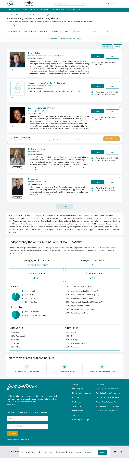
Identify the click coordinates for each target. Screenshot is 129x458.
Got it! (102, 452)
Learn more (87, 452)
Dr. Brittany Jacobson (36, 149)
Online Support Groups (80, 419)
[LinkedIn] (120, 451)
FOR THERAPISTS (112, 4)
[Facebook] (115, 451)
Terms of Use (77, 406)
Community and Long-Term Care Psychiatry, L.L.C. (47, 83)
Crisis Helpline (77, 388)
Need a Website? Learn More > (107, 402)
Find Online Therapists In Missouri (27, 371)
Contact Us (76, 402)
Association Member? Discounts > (108, 393)
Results (108, 46)
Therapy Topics (44, 9)
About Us (75, 397)
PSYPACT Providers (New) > (106, 411)
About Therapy (29, 9)
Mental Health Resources (81, 393)
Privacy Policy (77, 411)
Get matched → (111, 139)
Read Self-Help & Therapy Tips (64, 371)
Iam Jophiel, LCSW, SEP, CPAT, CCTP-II (42, 108)
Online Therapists (58, 9)
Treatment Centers (74, 9)
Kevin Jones (33, 179)
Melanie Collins (34, 53)
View (112, 56)
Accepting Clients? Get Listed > (107, 388)
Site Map (75, 415)
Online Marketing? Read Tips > (107, 397)
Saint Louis (33, 15)
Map (118, 46)
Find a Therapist (14, 9)
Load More (64, 207)
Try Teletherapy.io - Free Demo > (108, 406)
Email (98, 56)
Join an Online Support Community (102, 371)
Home (9, 15)
